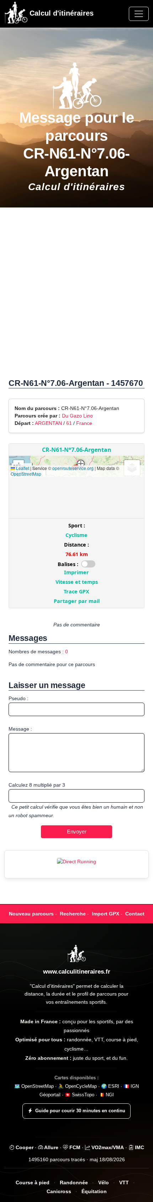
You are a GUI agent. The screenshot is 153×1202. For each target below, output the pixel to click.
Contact (134, 913)
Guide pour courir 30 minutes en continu (80, 1110)
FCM (74, 1147)
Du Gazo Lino (77, 416)
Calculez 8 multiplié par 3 (37, 785)
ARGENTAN (48, 423)
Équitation (94, 1191)
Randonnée (74, 1182)
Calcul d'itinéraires (60, 13)
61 (69, 423)
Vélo (103, 1182)
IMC (138, 1147)
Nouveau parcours (31, 913)
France (84, 423)
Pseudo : (18, 698)
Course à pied (32, 1182)
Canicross (59, 1191)
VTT (124, 1182)
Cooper (23, 1147)
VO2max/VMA (107, 1147)
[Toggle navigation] (139, 14)
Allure (50, 1147)
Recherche (73, 913)
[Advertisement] (76, 296)
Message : (20, 729)
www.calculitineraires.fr (76, 971)
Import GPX (105, 913)
